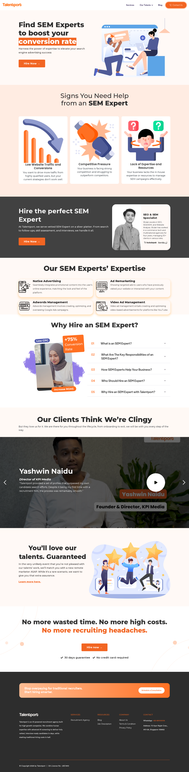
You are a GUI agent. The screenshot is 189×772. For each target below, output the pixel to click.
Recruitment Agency (80, 720)
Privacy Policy (125, 728)
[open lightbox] (158, 482)
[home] (12, 5)
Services (130, 5)
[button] (146, 5)
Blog (160, 5)
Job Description (104, 724)
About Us (123, 720)
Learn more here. (30, 581)
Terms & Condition (127, 724)
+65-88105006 (159, 721)
